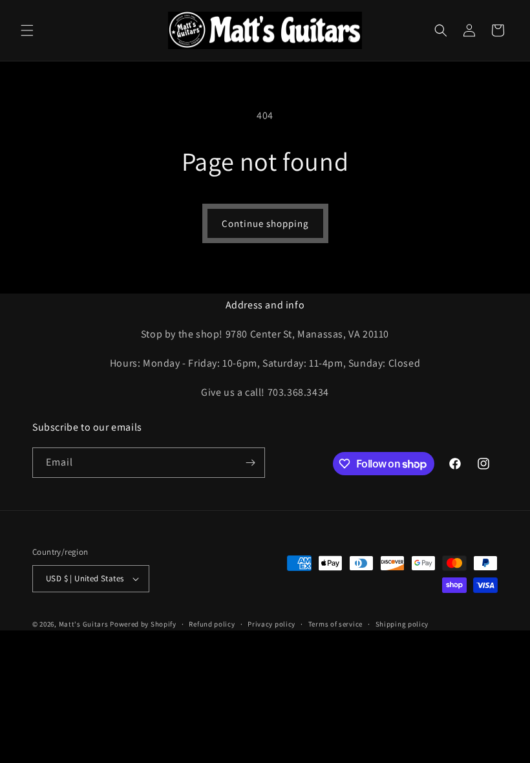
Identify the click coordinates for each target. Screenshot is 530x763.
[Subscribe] (250, 462)
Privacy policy (271, 624)
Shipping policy (402, 624)
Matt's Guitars (84, 624)
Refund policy (212, 624)
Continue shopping (265, 223)
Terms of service (335, 624)
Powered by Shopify (143, 624)
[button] (27, 30)
